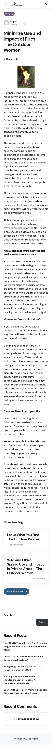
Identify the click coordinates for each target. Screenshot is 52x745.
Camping (9, 14)
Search (8, 615)
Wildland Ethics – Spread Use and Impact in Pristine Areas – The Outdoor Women (25, 566)
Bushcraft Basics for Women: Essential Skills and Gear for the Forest (26, 691)
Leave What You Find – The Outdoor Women (24, 537)
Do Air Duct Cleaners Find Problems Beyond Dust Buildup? (24, 658)
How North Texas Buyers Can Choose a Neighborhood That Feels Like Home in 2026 (26, 647)
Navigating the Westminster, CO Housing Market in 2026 (22, 668)
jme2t (16, 21)
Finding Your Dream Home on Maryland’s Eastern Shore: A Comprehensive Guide (20, 680)
